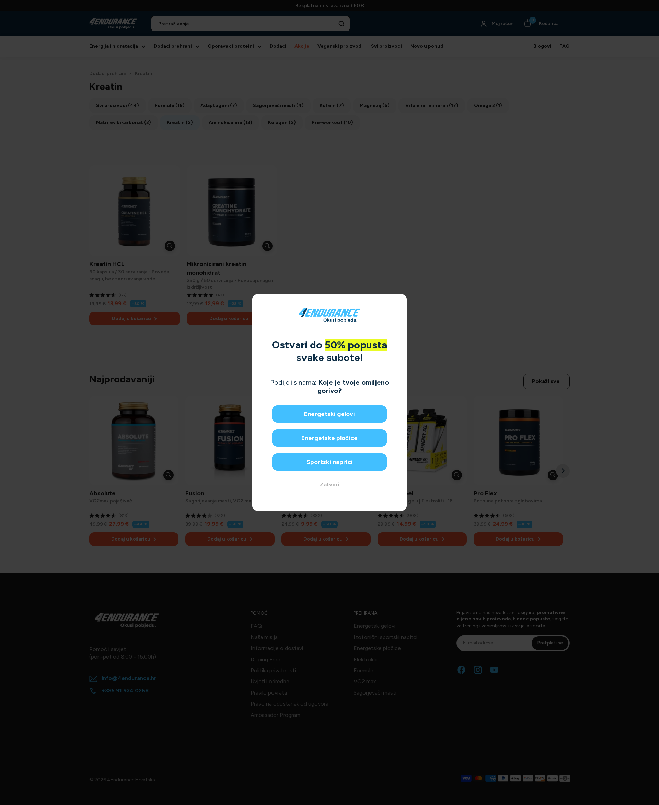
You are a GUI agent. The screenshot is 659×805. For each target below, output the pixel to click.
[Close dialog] (399, 301)
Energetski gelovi (329, 414)
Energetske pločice (329, 438)
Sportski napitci (330, 462)
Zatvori (329, 484)
